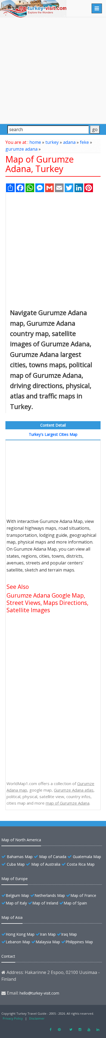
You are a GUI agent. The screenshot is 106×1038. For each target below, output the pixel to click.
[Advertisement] (53, 70)
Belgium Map (17, 895)
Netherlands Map (50, 895)
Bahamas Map (20, 856)
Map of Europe (14, 878)
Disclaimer (37, 1018)
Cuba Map (16, 864)
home (35, 142)
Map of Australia (45, 864)
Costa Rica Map (81, 864)
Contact (8, 956)
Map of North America (21, 839)
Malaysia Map (48, 941)
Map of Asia (12, 917)
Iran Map (48, 934)
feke (84, 142)
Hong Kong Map (20, 934)
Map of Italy (16, 903)
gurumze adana (21, 149)
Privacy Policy (13, 1018)
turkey (52, 142)
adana (69, 142)
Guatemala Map (87, 856)
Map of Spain (75, 903)
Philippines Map (79, 941)
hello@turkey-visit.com (39, 993)
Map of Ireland (45, 903)
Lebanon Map (18, 941)
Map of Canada (52, 856)
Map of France (83, 895)
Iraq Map (69, 934)
